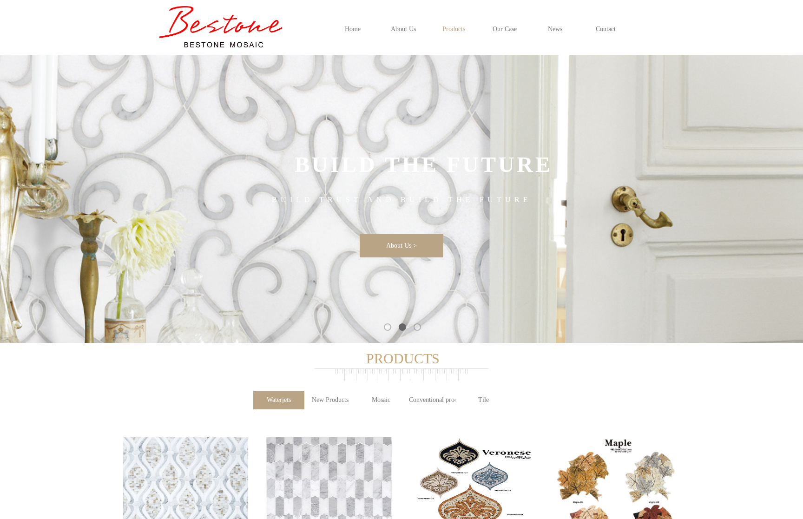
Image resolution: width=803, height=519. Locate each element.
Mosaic (381, 399)
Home (353, 29)
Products (453, 29)
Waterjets (279, 399)
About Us (403, 29)
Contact (606, 29)
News (555, 29)
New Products (330, 399)
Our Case (505, 29)
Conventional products (432, 399)
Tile (483, 399)
